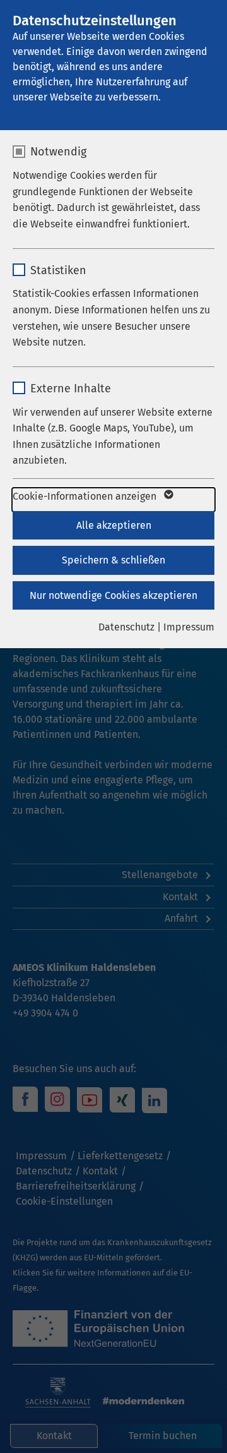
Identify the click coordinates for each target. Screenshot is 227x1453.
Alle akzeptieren (113, 525)
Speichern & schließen (113, 560)
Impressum (188, 627)
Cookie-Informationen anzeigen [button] (86, 496)
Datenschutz (126, 627)
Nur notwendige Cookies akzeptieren (113, 595)
